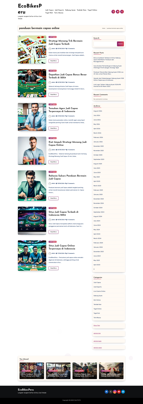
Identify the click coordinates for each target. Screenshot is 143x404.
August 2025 (98, 164)
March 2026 (97, 133)
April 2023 (97, 265)
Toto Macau (58, 13)
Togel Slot (49, 13)
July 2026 (97, 115)
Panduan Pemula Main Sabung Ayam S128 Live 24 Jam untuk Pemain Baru (108, 73)
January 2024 (98, 247)
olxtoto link (97, 333)
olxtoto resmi (98, 347)
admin (53, 48)
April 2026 (97, 128)
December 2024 (99, 199)
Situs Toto (97, 325)
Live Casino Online (99, 291)
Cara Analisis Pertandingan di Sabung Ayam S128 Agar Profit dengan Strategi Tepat (108, 67)
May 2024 (97, 229)
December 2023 (99, 251)
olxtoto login (97, 341)
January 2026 (98, 142)
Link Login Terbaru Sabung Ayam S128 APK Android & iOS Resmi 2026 (107, 85)
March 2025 (97, 186)
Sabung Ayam (70, 10)
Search (96, 38)
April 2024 (97, 234)
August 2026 (98, 111)
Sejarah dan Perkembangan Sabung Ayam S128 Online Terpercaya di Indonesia (109, 79)
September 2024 (99, 212)
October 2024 (98, 207)
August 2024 (98, 216)
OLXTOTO (78, 400)
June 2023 (97, 256)
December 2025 (99, 146)
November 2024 (99, 203)
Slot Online (97, 300)
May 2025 (97, 177)
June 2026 (97, 120)
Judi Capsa (49, 10)
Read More (53, 61)
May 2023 (97, 260)
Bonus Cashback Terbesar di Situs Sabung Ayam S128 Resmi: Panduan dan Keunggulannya (107, 59)
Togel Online (92, 10)
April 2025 (97, 181)
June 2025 (97, 172)
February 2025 (98, 190)
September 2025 (99, 159)
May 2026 (97, 124)
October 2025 (98, 155)
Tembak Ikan (81, 10)
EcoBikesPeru (26, 390)
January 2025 (98, 194)
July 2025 (97, 168)
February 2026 (98, 137)
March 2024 (97, 238)
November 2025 (99, 150)
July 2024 (97, 221)
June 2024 (97, 225)
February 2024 (98, 243)
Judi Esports (59, 10)
